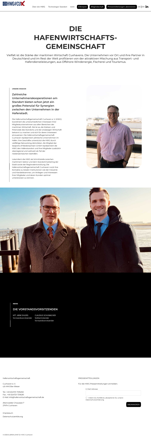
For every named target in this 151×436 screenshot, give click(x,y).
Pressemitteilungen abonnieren (122, 7)
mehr (72, 7)
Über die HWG (38, 7)
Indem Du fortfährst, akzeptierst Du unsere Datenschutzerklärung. (104, 399)
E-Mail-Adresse (92, 389)
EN (143, 7)
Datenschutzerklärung (13, 417)
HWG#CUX (14, 6)
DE (139, 7)
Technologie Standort (57, 7)
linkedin (147, 6)
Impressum (8, 413)
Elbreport (82, 7)
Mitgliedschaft (97, 7)
